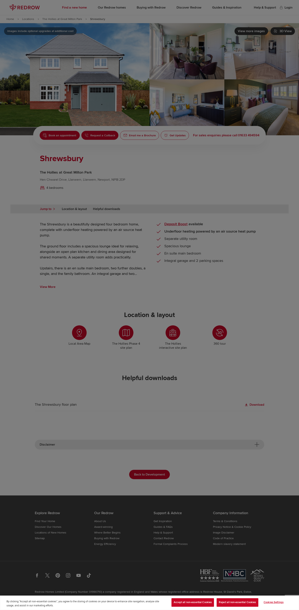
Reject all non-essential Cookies (237, 602)
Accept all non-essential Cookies (193, 602)
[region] (149, 603)
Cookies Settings (274, 602)
